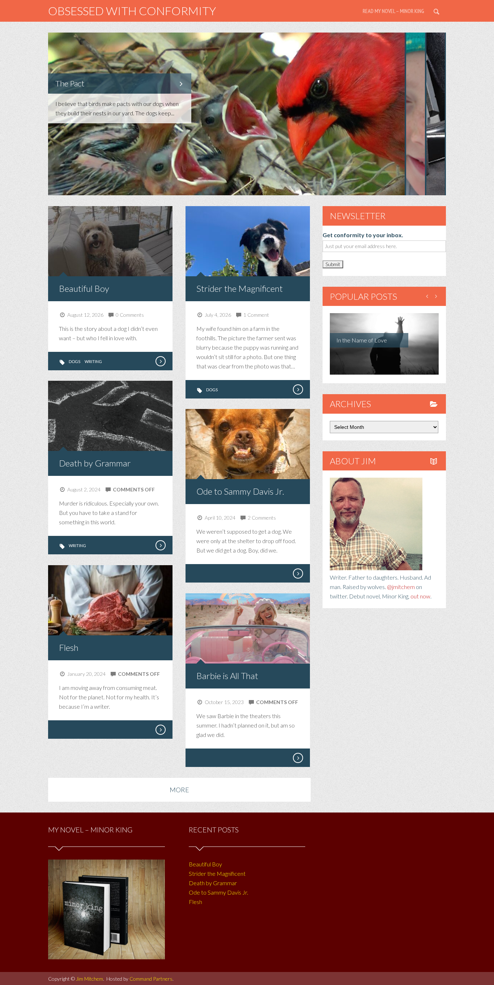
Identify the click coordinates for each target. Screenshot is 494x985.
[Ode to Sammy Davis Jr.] (298, 573)
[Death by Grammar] (160, 545)
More (179, 790)
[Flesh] (160, 729)
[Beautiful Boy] (160, 361)
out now (420, 596)
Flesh (68, 647)
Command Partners (151, 979)
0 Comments (130, 315)
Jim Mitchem (89, 979)
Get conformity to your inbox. (363, 234)
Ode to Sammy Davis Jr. (240, 491)
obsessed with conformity (132, 11)
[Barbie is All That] (298, 757)
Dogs (74, 361)
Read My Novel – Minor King (393, 10)
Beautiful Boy (84, 288)
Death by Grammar (95, 463)
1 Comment (256, 315)
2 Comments (262, 518)
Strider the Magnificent (239, 288)
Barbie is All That (227, 675)
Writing (93, 361)
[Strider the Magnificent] (298, 389)
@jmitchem (401, 586)
